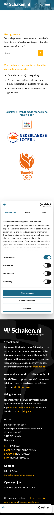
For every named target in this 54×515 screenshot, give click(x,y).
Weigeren (27, 308)
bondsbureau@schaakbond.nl (19, 474)
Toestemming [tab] (9, 212)
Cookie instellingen (29, 501)
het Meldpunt (24, 411)
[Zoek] (40, 5)
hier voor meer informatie (21, 407)
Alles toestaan (27, 293)
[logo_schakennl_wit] (18, 5)
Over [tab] (44, 212)
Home (32, 497)
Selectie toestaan (27, 301)
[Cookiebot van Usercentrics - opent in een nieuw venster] (39, 205)
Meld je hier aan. (22, 387)
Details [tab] (27, 212)
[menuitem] (40, 5)
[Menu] (46, 5)
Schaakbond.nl (38, 366)
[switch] (47, 265)
